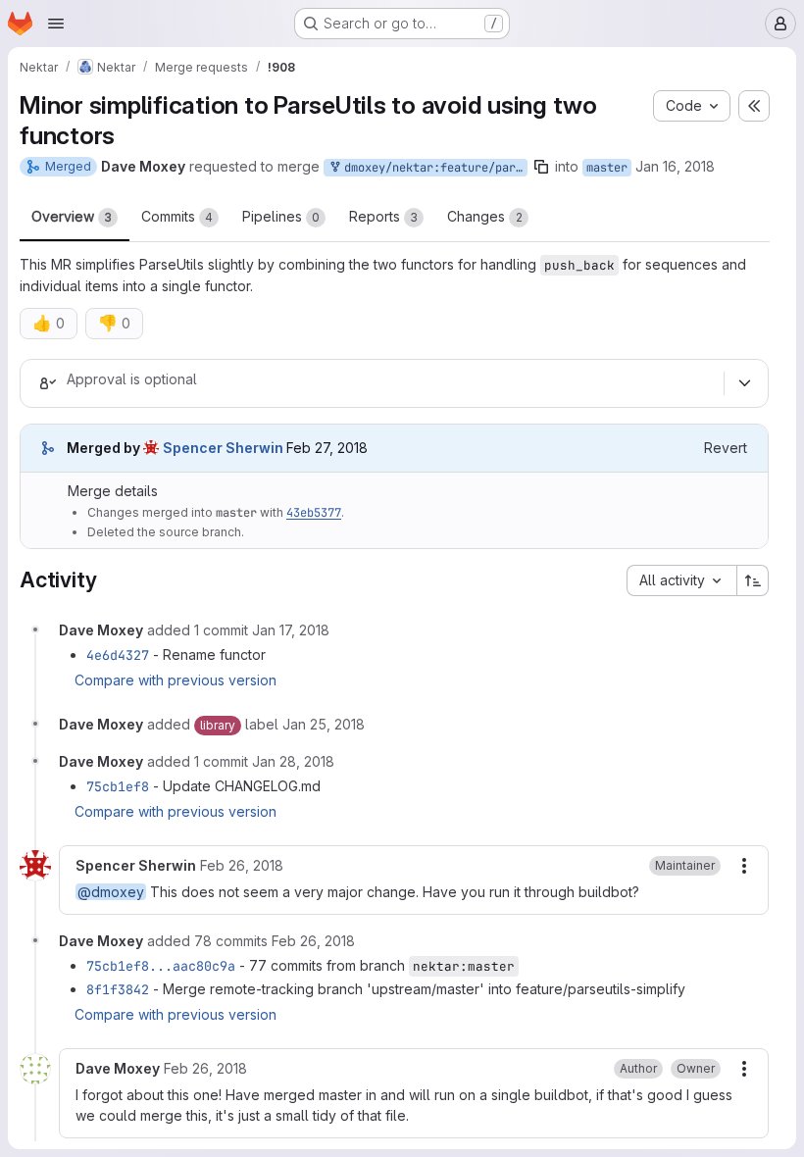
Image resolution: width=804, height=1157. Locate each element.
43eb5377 (313, 513)
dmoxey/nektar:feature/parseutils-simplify (432, 168)
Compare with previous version (175, 680)
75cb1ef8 (117, 786)
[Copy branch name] (541, 166)
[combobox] (681, 580)
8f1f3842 (117, 989)
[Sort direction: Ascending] (753, 580)
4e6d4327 (117, 655)
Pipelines (281, 216)
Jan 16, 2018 (675, 166)
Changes (485, 216)
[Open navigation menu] (56, 23)
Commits (177, 216)
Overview (71, 216)
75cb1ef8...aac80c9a (160, 966)
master (607, 168)
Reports (383, 216)
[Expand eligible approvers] (744, 383)
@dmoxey (110, 891)
